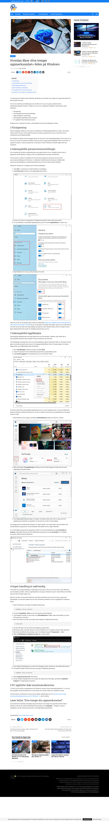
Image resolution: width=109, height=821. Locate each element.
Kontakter (27, 1)
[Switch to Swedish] (49, 1)
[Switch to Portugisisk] (40, 1)
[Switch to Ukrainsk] (37, 1)
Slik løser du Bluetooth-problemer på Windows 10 (89, 61)
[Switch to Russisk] (31, 1)
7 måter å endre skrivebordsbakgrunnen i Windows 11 (89, 44)
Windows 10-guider (29, 14)
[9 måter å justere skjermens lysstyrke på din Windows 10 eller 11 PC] (77, 53)
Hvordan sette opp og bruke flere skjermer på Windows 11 (86, 36)
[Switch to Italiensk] (43, 1)
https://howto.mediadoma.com (77, 778)
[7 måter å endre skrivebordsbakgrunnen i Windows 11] (77, 44)
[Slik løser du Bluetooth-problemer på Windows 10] (77, 62)
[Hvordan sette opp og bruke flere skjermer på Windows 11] (86, 31)
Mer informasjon (97, 819)
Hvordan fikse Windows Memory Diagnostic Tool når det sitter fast (58, 730)
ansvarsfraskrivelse (81, 792)
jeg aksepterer (87, 819)
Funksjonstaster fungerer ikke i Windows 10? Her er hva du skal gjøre (24, 730)
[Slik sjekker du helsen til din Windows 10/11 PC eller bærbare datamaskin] (21, 746)
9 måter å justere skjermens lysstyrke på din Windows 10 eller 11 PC (90, 53)
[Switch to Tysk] (34, 1)
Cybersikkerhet (43, 14)
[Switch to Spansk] (46, 1)
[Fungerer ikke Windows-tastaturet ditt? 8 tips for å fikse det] (60, 746)
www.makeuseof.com (25, 715)
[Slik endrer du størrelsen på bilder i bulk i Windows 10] (41, 746)
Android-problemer (56, 14)
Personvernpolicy (94, 792)
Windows (13, 56)
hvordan (17, 14)
